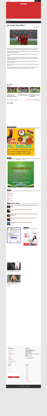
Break (8, 22)
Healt (27, 372)
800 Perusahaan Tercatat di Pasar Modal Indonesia (33, 99)
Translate (23, 159)
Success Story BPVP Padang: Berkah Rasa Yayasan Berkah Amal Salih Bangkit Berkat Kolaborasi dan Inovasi (25, 206)
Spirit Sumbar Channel (12, 361)
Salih (9, 355)
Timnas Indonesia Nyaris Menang (23, 95)
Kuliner (27, 374)
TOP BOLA (9, 199)
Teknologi (27, 379)
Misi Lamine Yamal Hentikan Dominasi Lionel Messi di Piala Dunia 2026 (21, 209)
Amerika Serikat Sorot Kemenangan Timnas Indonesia (12, 95)
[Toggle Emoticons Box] (7, 105)
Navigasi (9, 357)
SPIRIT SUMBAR (10, 195)
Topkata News (10, 359)
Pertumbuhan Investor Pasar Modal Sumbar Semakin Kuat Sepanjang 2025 (21, 222)
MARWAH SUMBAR (10, 193)
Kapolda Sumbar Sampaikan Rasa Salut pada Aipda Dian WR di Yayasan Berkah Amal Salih (23, 218)
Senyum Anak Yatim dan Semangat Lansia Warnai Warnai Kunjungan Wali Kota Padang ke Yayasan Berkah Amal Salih (24, 214)
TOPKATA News (9, 194)
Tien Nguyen (28, 386)
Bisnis (27, 368)
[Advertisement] (23, 12)
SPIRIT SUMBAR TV (10, 200)
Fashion (27, 370)
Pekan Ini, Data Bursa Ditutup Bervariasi (12, 99)
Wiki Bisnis (23, 4)
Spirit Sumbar (10, 350)
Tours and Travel (28, 381)
